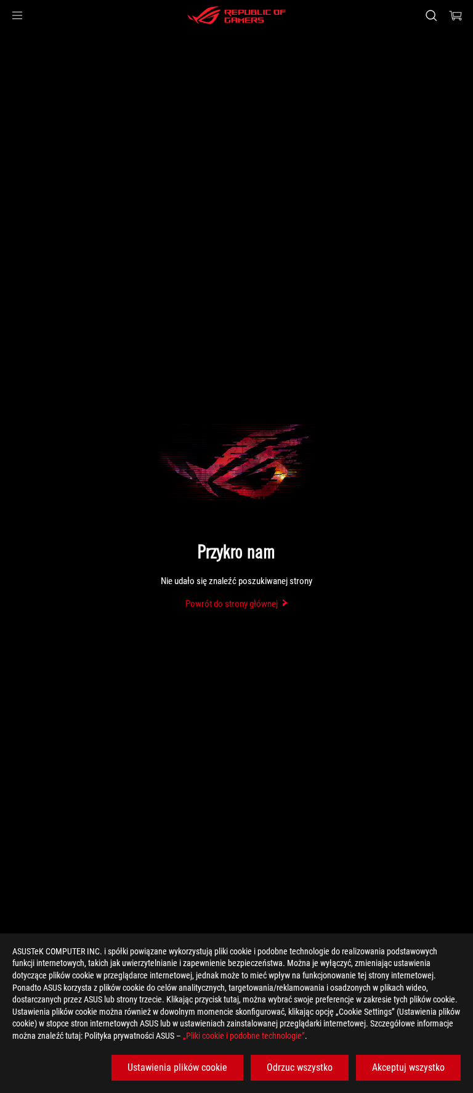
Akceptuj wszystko (408, 1067)
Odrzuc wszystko (300, 1067)
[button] (17, 15)
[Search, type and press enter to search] (431, 15)
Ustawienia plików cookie (177, 1067)
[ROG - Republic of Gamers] (236, 15)
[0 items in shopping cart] (455, 15)
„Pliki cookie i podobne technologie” (244, 1036)
